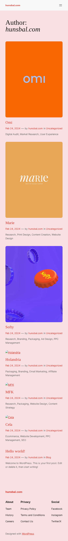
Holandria (13, 359)
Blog (48, 457)
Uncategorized (54, 128)
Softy (9, 327)
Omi (8, 122)
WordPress (28, 533)
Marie (9, 223)
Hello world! (15, 451)
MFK (9, 392)
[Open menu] (61, 5)
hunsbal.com (12, 5)
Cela (8, 424)
